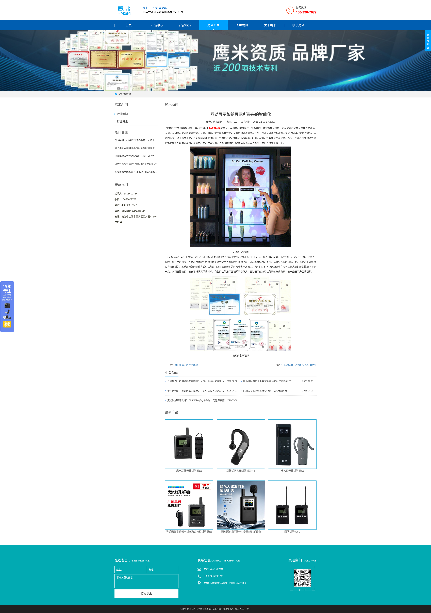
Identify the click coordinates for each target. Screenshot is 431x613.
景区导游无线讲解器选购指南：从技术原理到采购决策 (136, 140)
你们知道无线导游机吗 (186, 365)
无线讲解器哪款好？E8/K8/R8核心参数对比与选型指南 (136, 172)
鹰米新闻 (213, 25)
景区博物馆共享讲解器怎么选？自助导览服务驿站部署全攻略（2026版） (136, 156)
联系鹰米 (298, 25)
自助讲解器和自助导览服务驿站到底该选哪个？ (136, 148)
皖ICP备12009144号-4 (240, 609)
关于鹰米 (270, 25)
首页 (129, 25)
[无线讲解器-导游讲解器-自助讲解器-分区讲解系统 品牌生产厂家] (124, 10)
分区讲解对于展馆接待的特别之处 (299, 365)
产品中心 (157, 25)
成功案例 (242, 25)
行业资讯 (122, 121)
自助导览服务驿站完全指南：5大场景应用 (136, 164)
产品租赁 (185, 25)
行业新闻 (122, 113)
